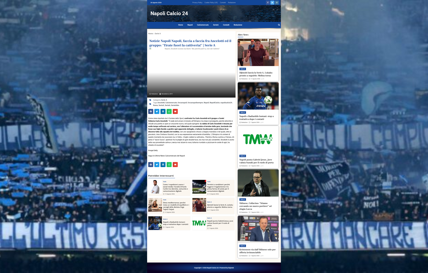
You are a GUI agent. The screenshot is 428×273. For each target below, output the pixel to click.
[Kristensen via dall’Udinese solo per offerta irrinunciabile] (258, 229)
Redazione (232, 3)
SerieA (216, 25)
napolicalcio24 (226, 103)
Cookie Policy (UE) (211, 3)
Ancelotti (161, 103)
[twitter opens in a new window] (272, 3)
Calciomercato (203, 25)
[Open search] (279, 25)
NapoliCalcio (215, 103)
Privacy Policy (197, 3)
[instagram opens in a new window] (277, 3)
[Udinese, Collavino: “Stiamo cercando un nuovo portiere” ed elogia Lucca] (258, 182)
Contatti (223, 3)
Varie (164, 181)
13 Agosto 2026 (170, 194)
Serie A (158, 34)
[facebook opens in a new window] (268, 3)
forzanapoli (182, 103)
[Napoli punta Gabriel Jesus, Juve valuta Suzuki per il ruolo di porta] (199, 223)
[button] (150, 111)
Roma (155, 105)
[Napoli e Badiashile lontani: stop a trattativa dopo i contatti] (155, 223)
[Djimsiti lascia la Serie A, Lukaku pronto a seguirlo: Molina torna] (199, 205)
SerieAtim (175, 105)
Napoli (190, 25)
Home (180, 25)
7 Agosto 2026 (169, 227)
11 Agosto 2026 (214, 210)
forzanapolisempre (195, 103)
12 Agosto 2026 (214, 194)
